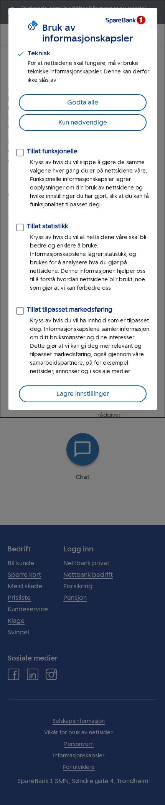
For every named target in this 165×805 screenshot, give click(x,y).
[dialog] (82, 209)
